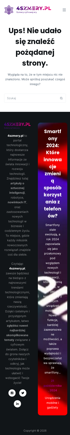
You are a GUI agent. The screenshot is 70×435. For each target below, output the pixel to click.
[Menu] (64, 10)
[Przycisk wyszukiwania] (61, 98)
